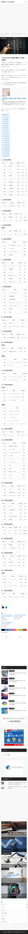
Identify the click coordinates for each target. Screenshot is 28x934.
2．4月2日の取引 (5, 119)
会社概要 (2, 918)
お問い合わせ (3, 921)
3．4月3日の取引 (5, 121)
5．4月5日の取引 (5, 125)
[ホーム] (14, 902)
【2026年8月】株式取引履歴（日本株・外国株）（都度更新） (6, 616)
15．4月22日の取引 (5, 144)
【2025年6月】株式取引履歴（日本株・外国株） (17, 696)
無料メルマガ (3, 910)
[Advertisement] (14, 18)
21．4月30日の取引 (5, 155)
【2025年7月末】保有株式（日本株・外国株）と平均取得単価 (17, 689)
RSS (14, 927)
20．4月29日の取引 (5, 153)
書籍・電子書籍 (4, 913)
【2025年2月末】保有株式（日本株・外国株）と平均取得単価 (17, 673)
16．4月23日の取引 (5, 146)
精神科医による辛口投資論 (7, 1)
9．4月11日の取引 (5, 132)
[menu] (26, 2)
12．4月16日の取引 (5, 138)
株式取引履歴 (3, 38)
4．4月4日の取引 (5, 123)
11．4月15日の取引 (5, 136)
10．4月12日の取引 (5, 134)
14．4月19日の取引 (5, 142)
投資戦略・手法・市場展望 (8, 884)
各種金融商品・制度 (6, 853)
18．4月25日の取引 (5, 150)
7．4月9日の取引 (5, 129)
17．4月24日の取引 (5, 148)
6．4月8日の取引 (5, 127)
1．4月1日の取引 (5, 117)
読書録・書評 (5, 868)
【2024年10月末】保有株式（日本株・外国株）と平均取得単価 (17, 681)
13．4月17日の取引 (5, 140)
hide (7, 114)
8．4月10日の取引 (5, 131)
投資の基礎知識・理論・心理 (8, 838)
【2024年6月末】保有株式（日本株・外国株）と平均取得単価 (17, 704)
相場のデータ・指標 (6, 822)
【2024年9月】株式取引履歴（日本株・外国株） (17, 711)
